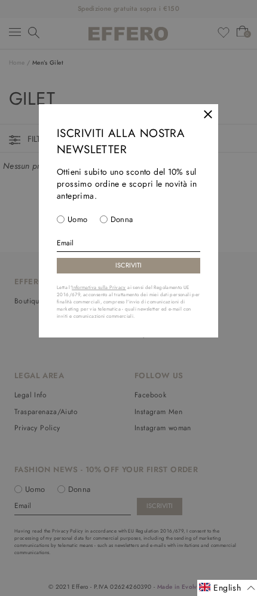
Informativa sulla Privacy (99, 287)
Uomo (78, 219)
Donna (122, 219)
